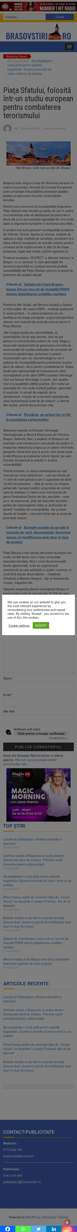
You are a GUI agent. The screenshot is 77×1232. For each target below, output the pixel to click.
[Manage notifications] (67, 1222)
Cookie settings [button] (19, 625)
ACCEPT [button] (41, 625)
